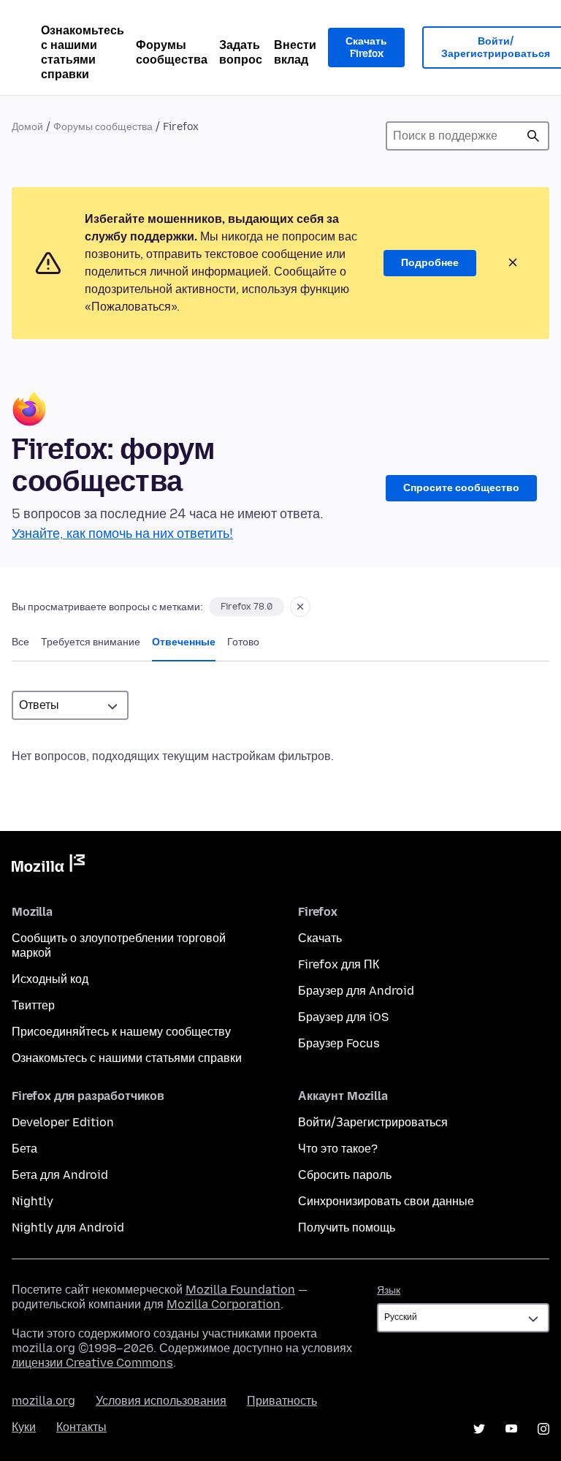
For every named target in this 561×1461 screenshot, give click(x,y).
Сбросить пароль (345, 1175)
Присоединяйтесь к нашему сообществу (121, 1032)
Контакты (81, 1427)
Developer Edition (63, 1122)
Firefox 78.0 (246, 607)
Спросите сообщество (461, 488)
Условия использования (161, 1401)
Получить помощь (346, 1227)
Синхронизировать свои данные (386, 1201)
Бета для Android (60, 1175)
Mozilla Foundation (240, 1290)
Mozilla (48, 866)
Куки (24, 1427)
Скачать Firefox (366, 48)
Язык (388, 1290)
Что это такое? (338, 1148)
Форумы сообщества (171, 52)
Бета (24, 1148)
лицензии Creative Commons (92, 1363)
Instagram (543, 1429)
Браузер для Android (356, 991)
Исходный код (50, 979)
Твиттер (33, 1005)
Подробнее (430, 263)
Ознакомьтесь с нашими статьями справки (82, 52)
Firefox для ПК (338, 964)
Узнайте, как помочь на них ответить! (122, 533)
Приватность (282, 1401)
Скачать (320, 938)
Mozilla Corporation (223, 1304)
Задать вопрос (240, 52)
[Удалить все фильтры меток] (300, 606)
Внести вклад (295, 52)
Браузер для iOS (343, 1017)
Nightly (32, 1201)
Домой (27, 127)
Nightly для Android (68, 1227)
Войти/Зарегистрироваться (373, 1122)
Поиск (533, 136)
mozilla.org (43, 1401)
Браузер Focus (339, 1043)
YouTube (511, 1429)
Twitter (479, 1429)
